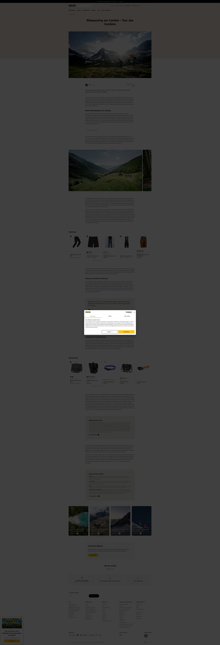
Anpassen (109, 331)
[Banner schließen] (134, 312)
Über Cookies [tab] (127, 316)
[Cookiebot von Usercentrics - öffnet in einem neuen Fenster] (127, 312)
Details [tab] (110, 316)
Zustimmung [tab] (92, 316)
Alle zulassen (126, 331)
